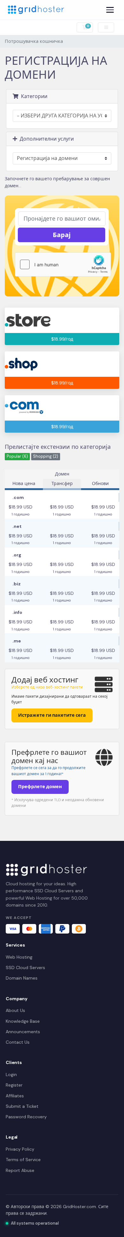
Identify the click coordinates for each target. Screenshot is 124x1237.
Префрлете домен (40, 786)
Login (11, 1074)
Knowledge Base (23, 1021)
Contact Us (18, 1042)
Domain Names (22, 978)
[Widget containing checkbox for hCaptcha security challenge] (63, 264)
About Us (15, 1010)
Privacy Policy (20, 1149)
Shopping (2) (45, 456)
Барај (62, 235)
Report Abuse (20, 1170)
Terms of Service (23, 1159)
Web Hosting (19, 957)
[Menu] (110, 9)
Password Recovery (26, 1117)
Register (14, 1085)
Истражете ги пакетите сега (52, 715)
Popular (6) (17, 456)
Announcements (23, 1031)
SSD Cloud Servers (25, 967)
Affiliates (15, 1096)
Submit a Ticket (22, 1106)
